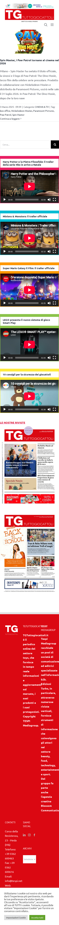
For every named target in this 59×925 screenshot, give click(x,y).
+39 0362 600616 (10, 867)
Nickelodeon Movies (21, 110)
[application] (29, 186)
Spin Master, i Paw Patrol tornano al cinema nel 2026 (29, 61)
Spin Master (18, 114)
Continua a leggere (10, 118)
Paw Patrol (5, 114)
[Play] (4, 199)
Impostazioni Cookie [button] (16, 917)
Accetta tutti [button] (37, 917)
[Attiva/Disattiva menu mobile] (52, 24)
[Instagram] (29, 835)
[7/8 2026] (29, 427)
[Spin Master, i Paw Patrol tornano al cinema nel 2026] (29, 42)
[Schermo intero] (54, 199)
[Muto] (49, 199)
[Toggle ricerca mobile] (45, 24)
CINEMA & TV (42, 106)
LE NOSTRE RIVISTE (12, 422)
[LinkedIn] (24, 835)
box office (5, 110)
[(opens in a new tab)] (29, 512)
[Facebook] (34, 835)
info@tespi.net (13, 880)
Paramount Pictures (43, 110)
